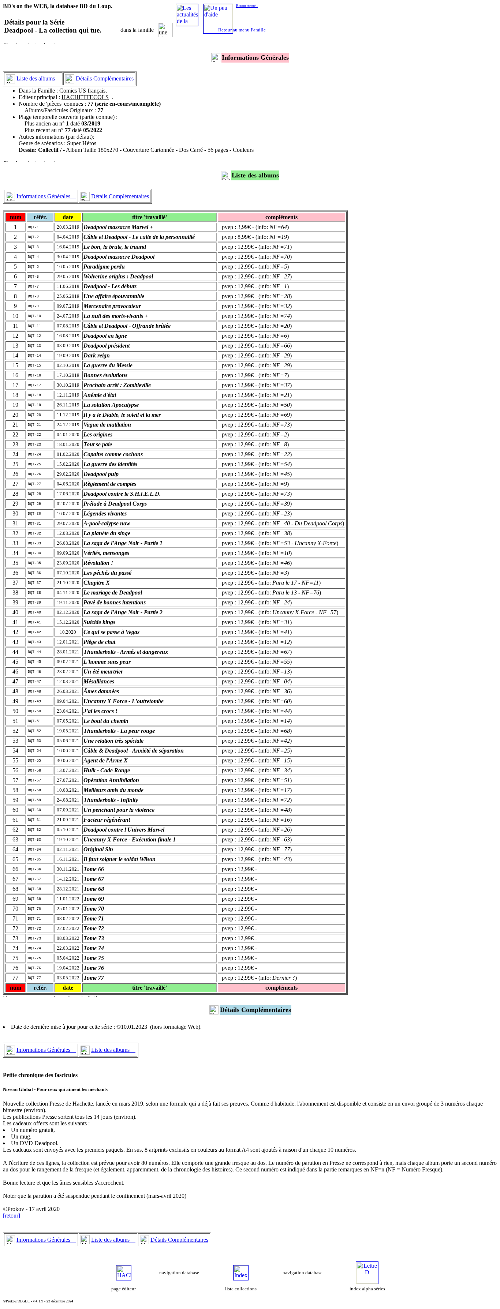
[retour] (11, 1215)
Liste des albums (38, 78)
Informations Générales (46, 196)
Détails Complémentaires (105, 78)
